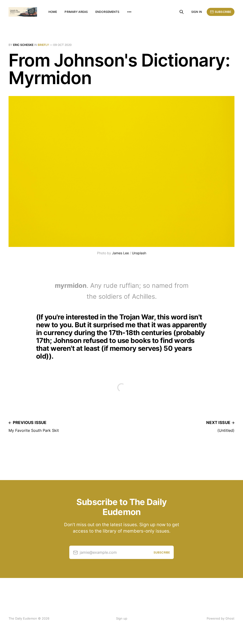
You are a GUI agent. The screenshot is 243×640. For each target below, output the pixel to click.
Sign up (121, 618)
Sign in (196, 12)
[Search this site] (181, 11)
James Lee (120, 253)
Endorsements (107, 12)
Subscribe (223, 12)
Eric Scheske (23, 45)
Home (52, 12)
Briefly (43, 45)
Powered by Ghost (220, 618)
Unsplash (139, 253)
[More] (129, 11)
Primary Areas (76, 12)
